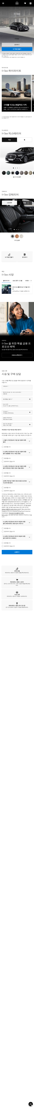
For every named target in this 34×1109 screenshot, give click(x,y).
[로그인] (30, 3)
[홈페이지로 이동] (17, 3)
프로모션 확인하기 (17, 355)
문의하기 (17, 44)
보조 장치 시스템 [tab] (17, 280)
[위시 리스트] (25, 3)
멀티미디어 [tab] (6, 280)
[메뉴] (3, 3)
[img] (17, 26)
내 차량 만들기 (17, 49)
